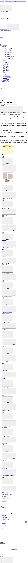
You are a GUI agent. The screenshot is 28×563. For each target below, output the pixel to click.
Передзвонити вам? (3, 38)
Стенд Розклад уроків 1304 (5, 215)
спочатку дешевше (7, 104)
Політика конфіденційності (5, 527)
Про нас (1, 1)
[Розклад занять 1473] (15, 426)
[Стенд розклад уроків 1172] (15, 198)
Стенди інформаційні (4, 73)
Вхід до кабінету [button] (4, 523)
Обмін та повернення (9, 1)
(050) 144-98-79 (2, 37)
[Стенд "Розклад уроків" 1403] (15, 312)
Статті (2, 528)
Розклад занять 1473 (4, 427)
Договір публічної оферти (21, 1)
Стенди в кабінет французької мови (9, 57)
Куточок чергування (4, 443)
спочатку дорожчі (12, 104)
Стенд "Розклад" (4, 155)
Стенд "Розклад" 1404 (4, 329)
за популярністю (2, 104)
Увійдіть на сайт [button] (4, 164)
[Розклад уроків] (15, 377)
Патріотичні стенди (4, 493)
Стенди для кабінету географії (8, 50)
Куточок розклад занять (5, 394)
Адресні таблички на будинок (5, 519)
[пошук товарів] (13, 27)
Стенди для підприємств (5, 74)
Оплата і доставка (4, 1)
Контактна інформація (15, 1)
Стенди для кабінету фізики (8, 48)
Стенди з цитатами (4, 501)
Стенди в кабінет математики (8, 53)
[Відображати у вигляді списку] (17, 109)
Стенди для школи (4, 46)
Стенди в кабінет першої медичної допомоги (10, 56)
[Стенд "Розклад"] (15, 149)
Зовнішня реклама (4, 82)
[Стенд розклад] (15, 177)
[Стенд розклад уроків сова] (15, 247)
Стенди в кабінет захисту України (9, 58)
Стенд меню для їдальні (5, 499)
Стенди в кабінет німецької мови (9, 55)
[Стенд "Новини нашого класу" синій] (15, 475)
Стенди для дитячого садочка (5, 516)
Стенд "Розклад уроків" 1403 (5, 313)
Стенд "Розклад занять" (5, 280)
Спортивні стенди (4, 497)
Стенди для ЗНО (4, 500)
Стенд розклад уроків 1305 (5, 231)
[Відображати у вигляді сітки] (6, 109)
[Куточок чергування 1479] (15, 459)
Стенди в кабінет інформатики (8, 54)
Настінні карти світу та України (6, 81)
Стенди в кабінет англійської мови (9, 52)
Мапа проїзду (2, 556)
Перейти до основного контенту (4, 0)
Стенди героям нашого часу (5, 495)
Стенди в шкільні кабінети (5, 492)
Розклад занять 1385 (4, 264)
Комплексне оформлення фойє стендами (7, 494)
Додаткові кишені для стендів (5, 80)
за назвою (15, 104)
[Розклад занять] (15, 361)
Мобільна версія (13, 513)
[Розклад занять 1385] (15, 263)
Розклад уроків (3, 378)
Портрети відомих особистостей (6, 498)
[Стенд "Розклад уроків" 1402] (15, 296)
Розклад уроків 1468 (4, 345)
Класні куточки (4, 496)
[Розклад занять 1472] (15, 410)
